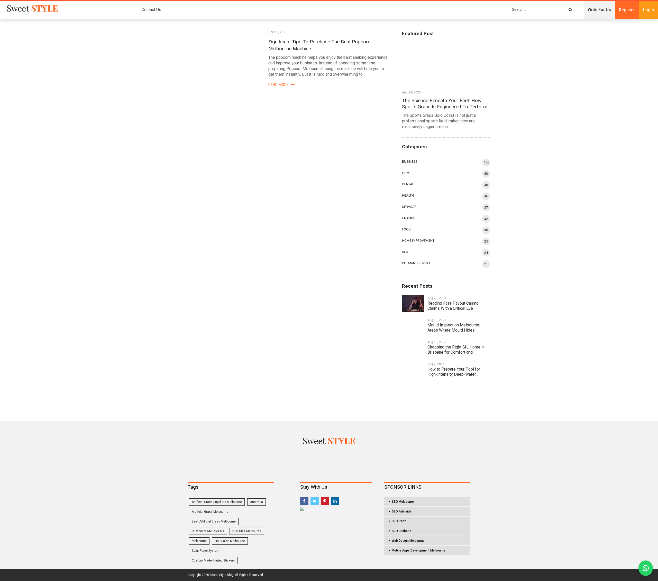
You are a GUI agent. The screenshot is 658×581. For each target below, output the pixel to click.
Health (408, 195)
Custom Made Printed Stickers (213, 560)
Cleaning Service (416, 263)
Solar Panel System (205, 551)
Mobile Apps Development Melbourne (418, 550)
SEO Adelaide (402, 511)
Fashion (409, 218)
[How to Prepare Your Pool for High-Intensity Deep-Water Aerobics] (413, 369)
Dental (408, 184)
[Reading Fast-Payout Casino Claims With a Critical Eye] (413, 303)
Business (409, 161)
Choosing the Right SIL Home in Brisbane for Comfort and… (456, 350)
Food (406, 229)
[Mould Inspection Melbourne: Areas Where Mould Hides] (413, 325)
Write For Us (599, 9)
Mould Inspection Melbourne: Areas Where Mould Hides (453, 328)
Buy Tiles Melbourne (246, 531)
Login (648, 9)
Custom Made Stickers (208, 531)
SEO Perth (399, 521)
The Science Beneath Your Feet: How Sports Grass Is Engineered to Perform (444, 104)
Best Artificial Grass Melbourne (214, 521)
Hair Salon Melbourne (230, 541)
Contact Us (151, 9)
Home (406, 173)
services (409, 207)
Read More (279, 84)
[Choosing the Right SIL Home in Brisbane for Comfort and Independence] (413, 348)
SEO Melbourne (403, 501)
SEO (405, 252)
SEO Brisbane (401, 531)
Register (627, 9)
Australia (256, 502)
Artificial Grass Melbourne (210, 512)
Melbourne (199, 541)
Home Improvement (418, 241)
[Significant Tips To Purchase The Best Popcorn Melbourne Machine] (213, 58)
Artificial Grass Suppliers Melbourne (217, 502)
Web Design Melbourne (408, 541)
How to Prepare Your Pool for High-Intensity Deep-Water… (453, 372)
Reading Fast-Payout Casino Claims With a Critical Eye (453, 306)
